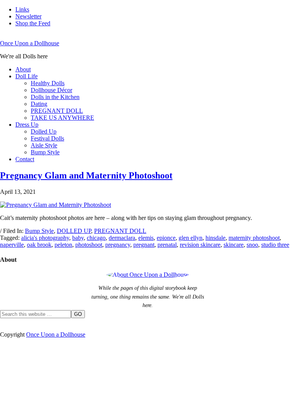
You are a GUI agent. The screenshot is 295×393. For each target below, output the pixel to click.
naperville (12, 244)
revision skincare (200, 244)
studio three (275, 244)
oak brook (39, 244)
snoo (252, 244)
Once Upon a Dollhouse (29, 43)
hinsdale (215, 237)
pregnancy (117, 244)
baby (78, 237)
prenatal (167, 244)
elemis (146, 237)
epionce (166, 237)
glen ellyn (190, 237)
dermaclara (122, 237)
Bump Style (39, 231)
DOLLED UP (74, 231)
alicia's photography (45, 237)
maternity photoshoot (254, 237)
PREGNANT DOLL (120, 231)
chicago (96, 237)
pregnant (143, 244)
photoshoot (88, 244)
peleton (63, 244)
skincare (234, 244)
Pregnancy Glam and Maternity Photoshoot (86, 175)
